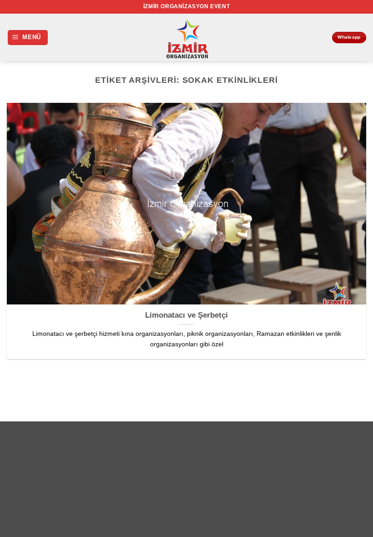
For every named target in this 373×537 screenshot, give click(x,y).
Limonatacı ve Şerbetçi (186, 315)
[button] (28, 37)
